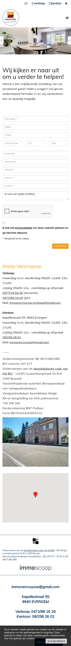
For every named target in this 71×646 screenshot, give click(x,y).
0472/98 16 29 (43, 611)
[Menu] (67, 17)
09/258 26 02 (43, 616)
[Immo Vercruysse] (10, 17)
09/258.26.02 (11, 337)
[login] (67, 3)
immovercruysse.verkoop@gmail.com (35, 303)
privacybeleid (23, 227)
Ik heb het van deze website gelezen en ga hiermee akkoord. (35, 230)
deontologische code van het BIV (39, 550)
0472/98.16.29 (12, 298)
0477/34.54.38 (12, 293)
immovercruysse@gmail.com (29, 342)
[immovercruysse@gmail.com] (27, 3)
